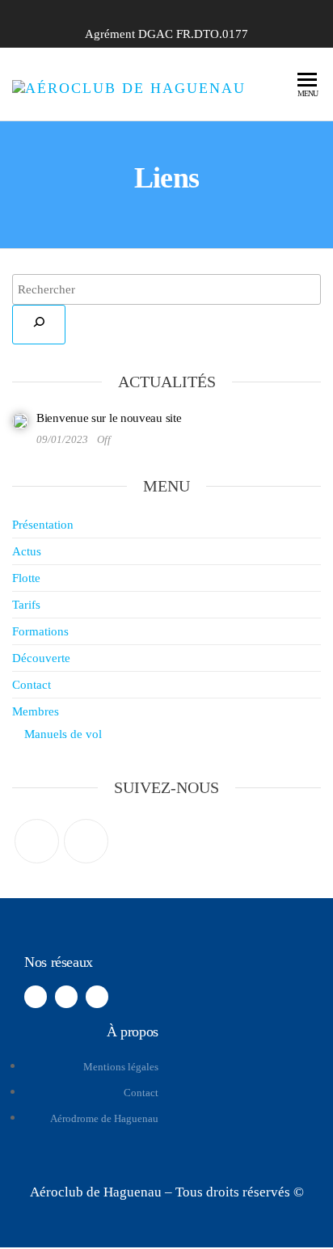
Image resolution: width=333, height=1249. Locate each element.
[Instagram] (86, 841)
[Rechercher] (38, 324)
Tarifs (26, 604)
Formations (40, 631)
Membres (35, 711)
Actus (26, 551)
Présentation (43, 524)
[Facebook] (37, 841)
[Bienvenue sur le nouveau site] (20, 420)
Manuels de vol (63, 734)
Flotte (26, 578)
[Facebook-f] (35, 996)
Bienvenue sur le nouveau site (108, 417)
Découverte (41, 658)
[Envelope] (97, 996)
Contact (31, 684)
